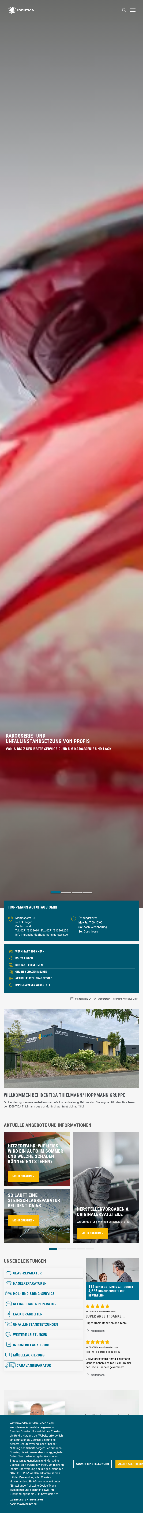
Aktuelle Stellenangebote (33, 978)
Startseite (80, 998)
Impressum (36, 1499)
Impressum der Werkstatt (33, 985)
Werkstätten (104, 998)
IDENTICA (91, 998)
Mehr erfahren (23, 1176)
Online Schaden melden (31, 971)
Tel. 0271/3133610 (27, 930)
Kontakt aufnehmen (29, 965)
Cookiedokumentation (23, 1504)
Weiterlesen (97, 1330)
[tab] (56, 892)
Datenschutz (18, 1499)
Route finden (24, 958)
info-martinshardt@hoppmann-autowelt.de (41, 934)
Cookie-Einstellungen (92, 1464)
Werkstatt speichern (29, 951)
